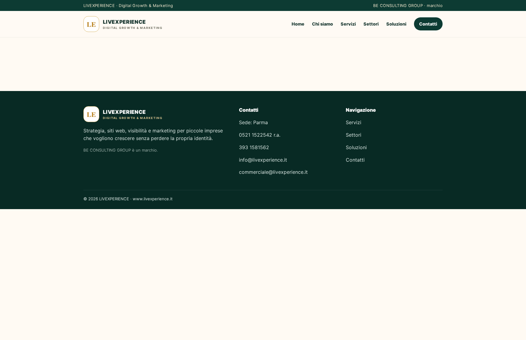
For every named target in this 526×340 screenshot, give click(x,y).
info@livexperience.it (263, 160)
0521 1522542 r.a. (259, 135)
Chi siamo (322, 23)
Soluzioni (396, 23)
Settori (371, 23)
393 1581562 (254, 147)
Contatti (428, 23)
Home (298, 23)
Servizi (348, 23)
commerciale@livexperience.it (273, 172)
